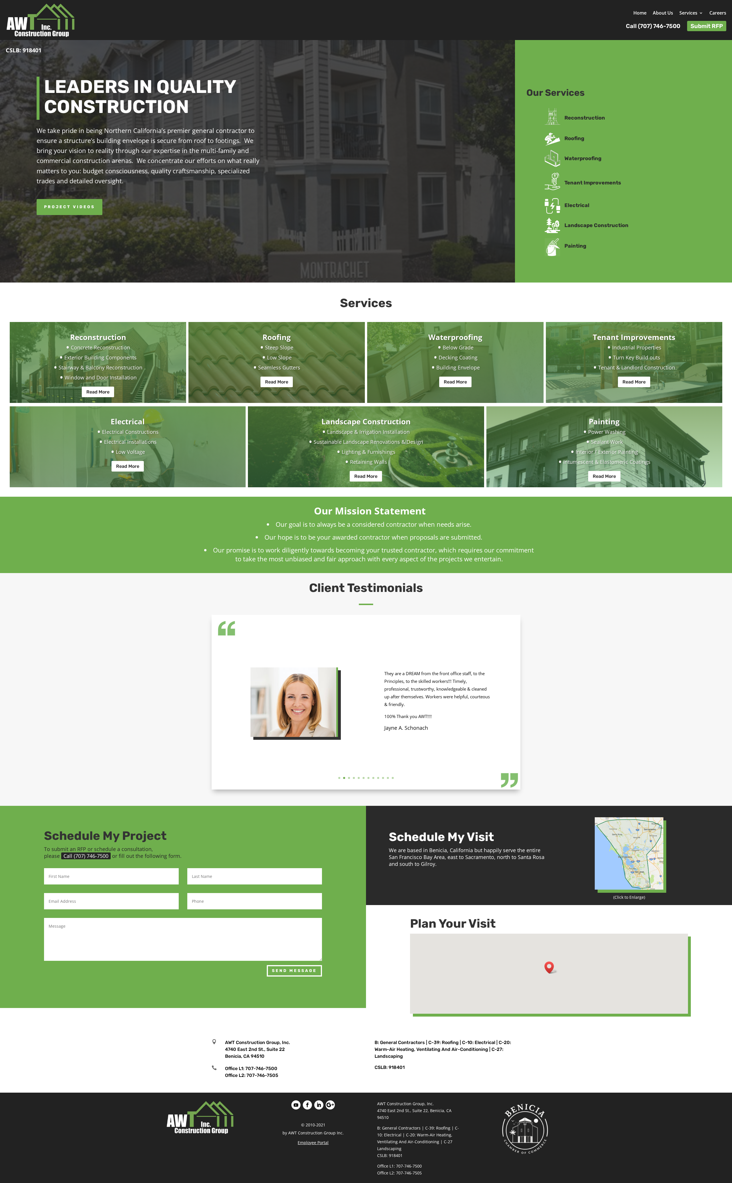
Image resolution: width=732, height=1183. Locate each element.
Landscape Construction (596, 225)
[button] (551, 967)
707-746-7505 (262, 1075)
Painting (575, 246)
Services (688, 13)
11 (388, 778)
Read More (98, 392)
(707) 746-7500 (659, 26)
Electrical (576, 205)
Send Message (294, 970)
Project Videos (69, 206)
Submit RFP (707, 26)
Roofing (574, 138)
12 (393, 778)
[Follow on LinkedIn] (318, 1105)
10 (383, 778)
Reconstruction (584, 118)
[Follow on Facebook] (307, 1105)
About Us (663, 13)
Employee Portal (313, 1142)
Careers (717, 13)
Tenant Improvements (592, 183)
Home (640, 13)
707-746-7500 (261, 1068)
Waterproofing (582, 158)
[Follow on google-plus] (330, 1105)
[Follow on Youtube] (296, 1105)
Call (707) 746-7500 (85, 855)
